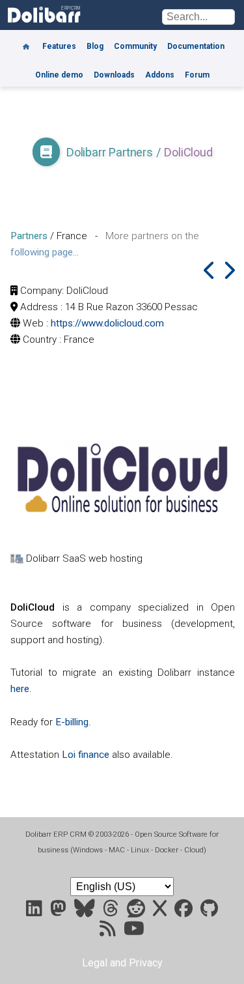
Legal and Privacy (122, 963)
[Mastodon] (59, 911)
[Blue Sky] (86, 911)
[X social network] (161, 911)
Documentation (195, 46)
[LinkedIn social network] (35, 911)
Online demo (59, 75)
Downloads (114, 75)
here (19, 689)
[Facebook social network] (185, 911)
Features (59, 46)
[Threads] (112, 911)
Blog (95, 46)
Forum (197, 75)
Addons (159, 75)
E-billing (71, 722)
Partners (28, 236)
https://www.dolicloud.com (107, 323)
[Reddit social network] (137, 911)
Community (135, 46)
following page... (44, 252)
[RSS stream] (109, 931)
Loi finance (85, 754)
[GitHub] (209, 911)
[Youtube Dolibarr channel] (134, 931)
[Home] (26, 41)
